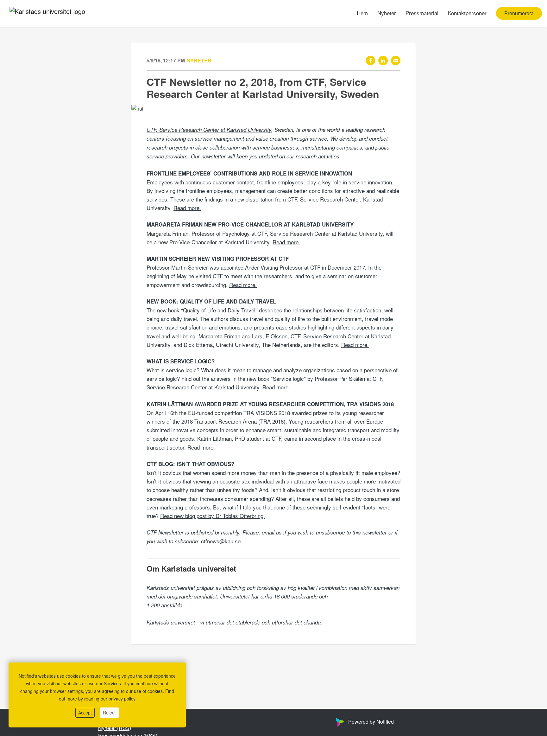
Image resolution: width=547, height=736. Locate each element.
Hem (362, 13)
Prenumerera (519, 13)
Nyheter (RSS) (114, 728)
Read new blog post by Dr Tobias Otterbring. (212, 516)
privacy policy (122, 698)
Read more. (187, 208)
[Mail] (395, 60)
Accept (85, 712)
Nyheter (386, 13)
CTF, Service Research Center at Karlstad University (209, 129)
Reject (109, 712)
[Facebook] (370, 60)
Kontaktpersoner (467, 13)
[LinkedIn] (383, 60)
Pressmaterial (422, 13)
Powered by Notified (371, 721)
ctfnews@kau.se (221, 541)
